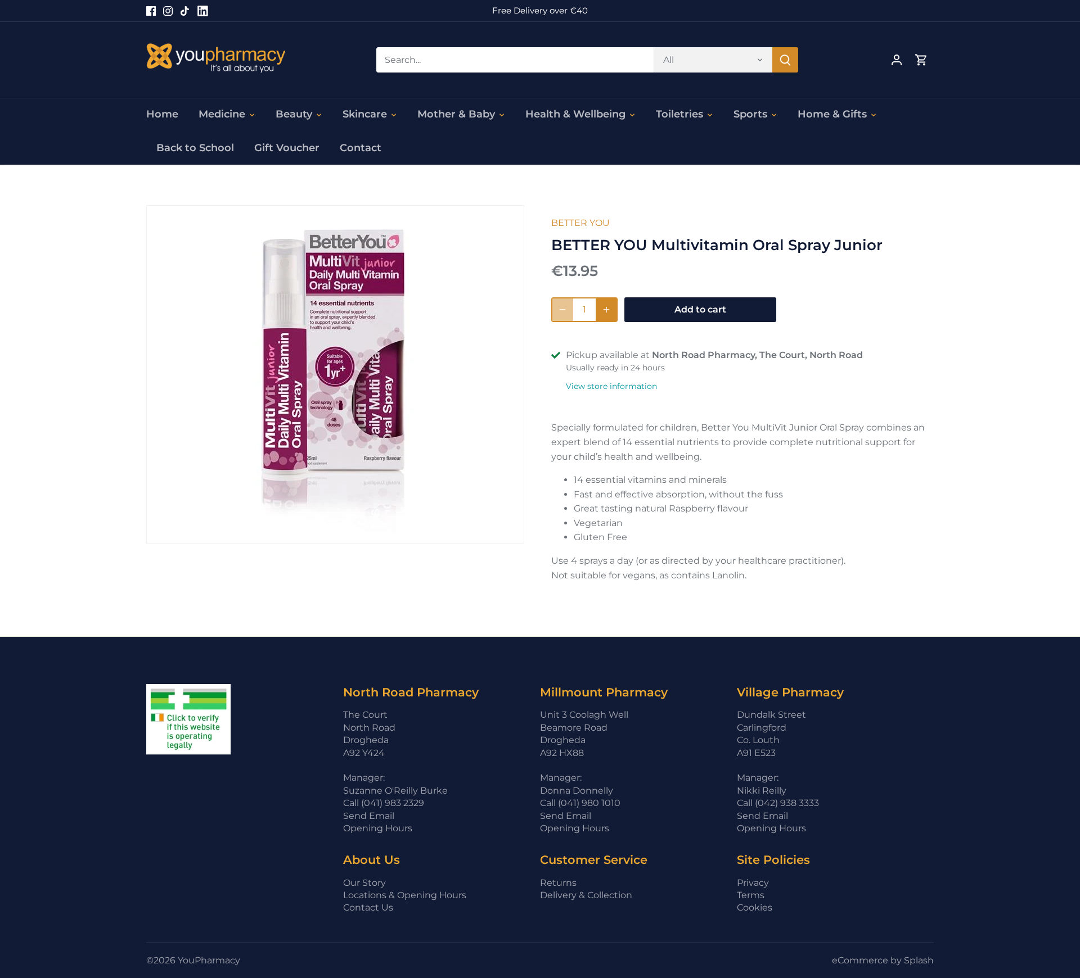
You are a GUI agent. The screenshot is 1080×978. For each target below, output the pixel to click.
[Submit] (785, 60)
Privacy (753, 882)
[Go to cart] (921, 59)
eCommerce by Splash (883, 960)
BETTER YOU (580, 223)
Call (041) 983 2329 (383, 803)
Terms (750, 895)
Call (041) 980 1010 (580, 803)
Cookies (754, 907)
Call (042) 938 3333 (778, 803)
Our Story (364, 882)
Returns (558, 882)
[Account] (896, 59)
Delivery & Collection (586, 895)
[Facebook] (151, 10)
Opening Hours (377, 828)
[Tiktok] (185, 10)
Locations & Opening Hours (404, 895)
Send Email (368, 816)
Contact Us (368, 907)
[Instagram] (168, 10)
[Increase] (606, 310)
